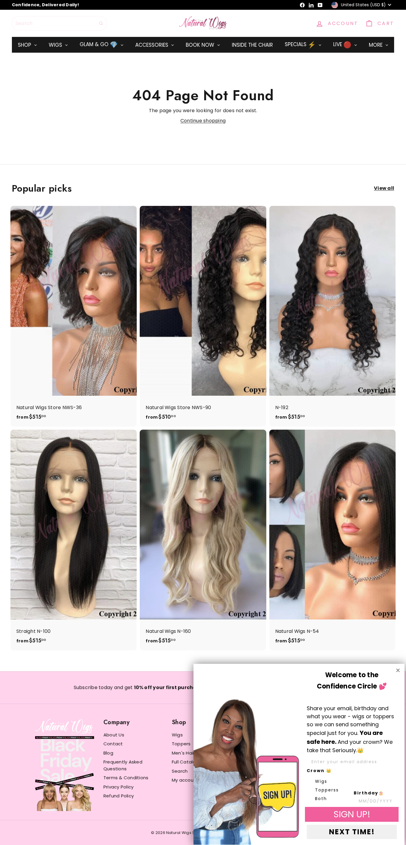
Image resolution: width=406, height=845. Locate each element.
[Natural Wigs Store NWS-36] (73, 316)
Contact (113, 744)
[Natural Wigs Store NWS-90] (203, 316)
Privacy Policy (118, 787)
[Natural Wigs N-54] (332, 540)
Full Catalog (185, 762)
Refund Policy (118, 796)
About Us (113, 735)
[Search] (101, 23)
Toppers (181, 744)
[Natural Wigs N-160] (203, 540)
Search (180, 771)
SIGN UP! (351, 814)
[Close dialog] (398, 670)
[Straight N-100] (73, 540)
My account (185, 780)
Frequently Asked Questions (122, 765)
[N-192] (332, 316)
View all (384, 188)
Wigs (177, 735)
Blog (108, 753)
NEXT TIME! (352, 832)
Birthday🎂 (369, 793)
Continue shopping (203, 120)
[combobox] (59, 23)
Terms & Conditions (125, 777)
